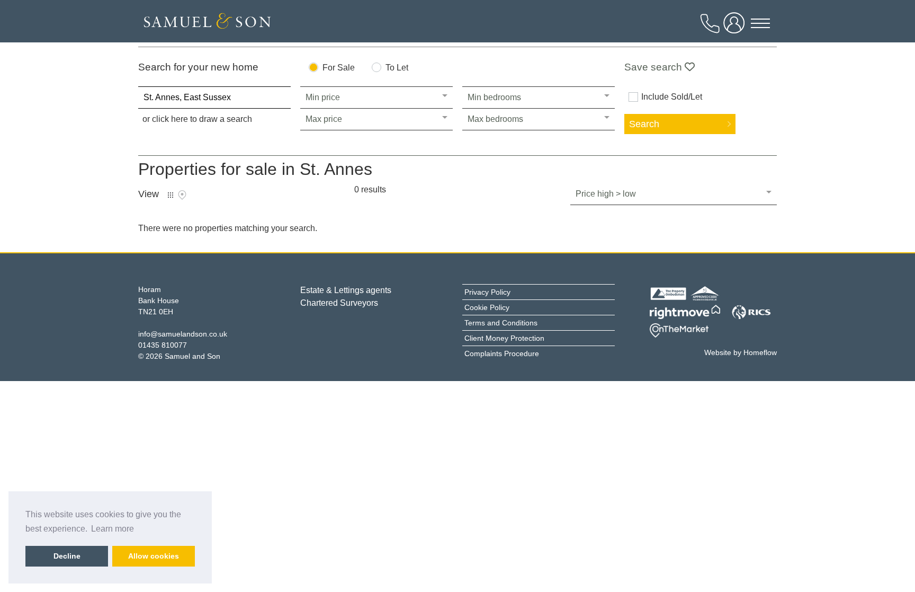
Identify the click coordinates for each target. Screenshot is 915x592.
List (170, 195)
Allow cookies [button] (153, 556)
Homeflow (760, 352)
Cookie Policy (486, 307)
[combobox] (214, 97)
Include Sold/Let (671, 97)
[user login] (736, 27)
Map (182, 195)
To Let (396, 68)
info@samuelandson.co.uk (182, 334)
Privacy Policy (487, 292)
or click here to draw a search (197, 118)
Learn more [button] (112, 528)
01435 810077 (162, 345)
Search (644, 124)
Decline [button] (66, 556)
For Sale (338, 68)
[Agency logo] (207, 24)
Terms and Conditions (500, 323)
